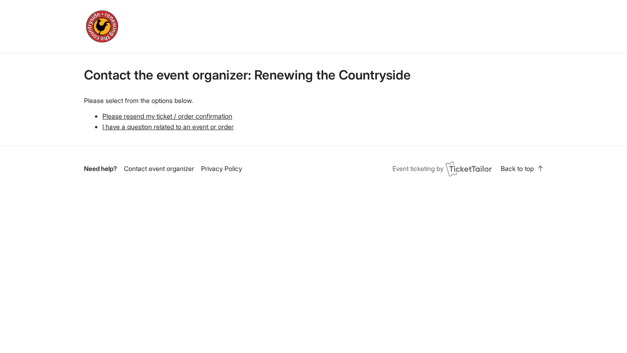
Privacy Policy (221, 168)
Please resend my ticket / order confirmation (167, 116)
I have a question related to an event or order (168, 127)
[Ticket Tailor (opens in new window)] (469, 168)
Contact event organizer (159, 168)
